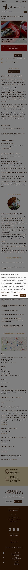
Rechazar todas (15, 295)
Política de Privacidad (17, 292)
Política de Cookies (5, 292)
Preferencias (4, 295)
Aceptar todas (22, 295)
